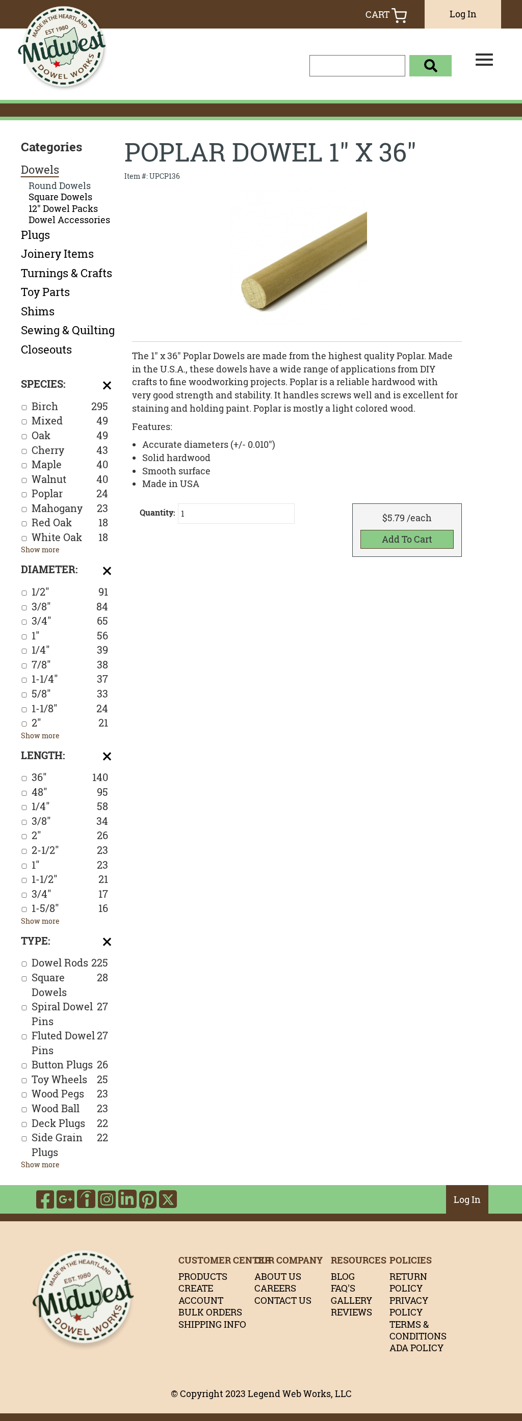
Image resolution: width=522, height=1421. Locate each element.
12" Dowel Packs (63, 209)
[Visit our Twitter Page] (168, 1199)
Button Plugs (70, 1064)
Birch (70, 406)
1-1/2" (70, 879)
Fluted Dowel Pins (70, 1043)
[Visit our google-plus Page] (65, 1199)
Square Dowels (60, 197)
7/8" (70, 665)
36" (70, 777)
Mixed (70, 420)
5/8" (70, 694)
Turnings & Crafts (66, 273)
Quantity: (157, 512)
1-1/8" (70, 708)
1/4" (70, 650)
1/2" (70, 592)
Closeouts (46, 349)
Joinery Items (57, 253)
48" (70, 792)
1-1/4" (70, 679)
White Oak (70, 537)
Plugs (35, 235)
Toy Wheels (70, 1079)
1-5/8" (70, 908)
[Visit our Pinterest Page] (147, 1199)
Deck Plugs (70, 1123)
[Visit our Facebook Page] (45, 1199)
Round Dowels (60, 186)
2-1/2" (70, 850)
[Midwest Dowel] (67, 64)
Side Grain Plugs (70, 1145)
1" (70, 635)
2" (70, 723)
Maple (70, 464)
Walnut (70, 479)
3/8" (70, 606)
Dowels (40, 169)
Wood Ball (70, 1108)
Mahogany (70, 508)
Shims (38, 311)
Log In (463, 14)
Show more (40, 549)
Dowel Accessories (69, 220)
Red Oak (70, 522)
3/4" (70, 621)
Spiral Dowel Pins (70, 1014)
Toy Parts (45, 292)
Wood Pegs (70, 1094)
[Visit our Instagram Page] (107, 1199)
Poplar (70, 493)
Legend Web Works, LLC (300, 1393)
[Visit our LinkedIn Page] (127, 1199)
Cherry (70, 450)
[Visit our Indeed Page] (86, 1199)
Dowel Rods (70, 963)
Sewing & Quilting (68, 330)
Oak (70, 435)
